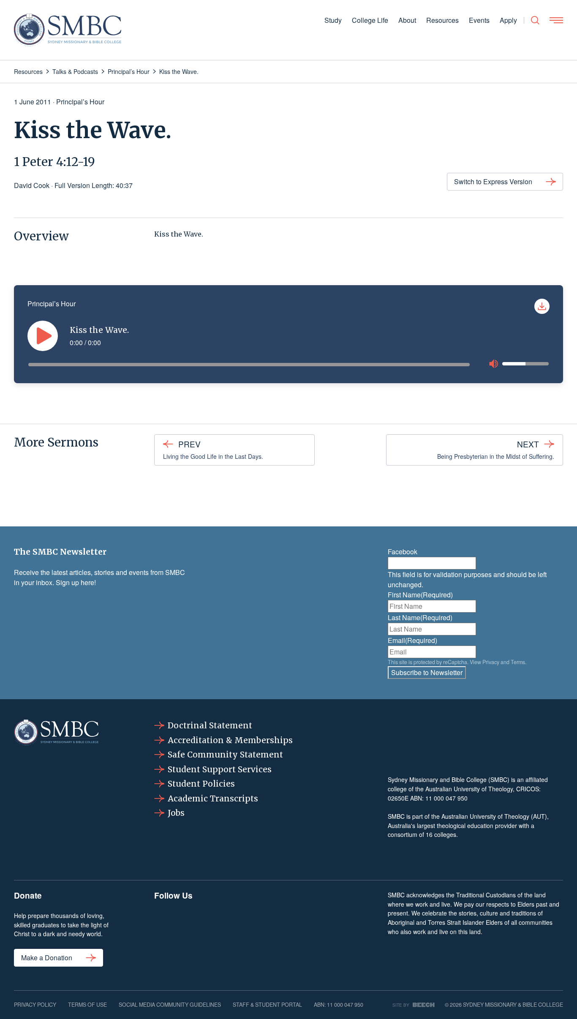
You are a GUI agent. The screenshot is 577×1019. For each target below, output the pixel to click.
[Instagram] (219, 929)
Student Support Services (220, 769)
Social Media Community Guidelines (170, 1004)
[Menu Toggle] (556, 20)
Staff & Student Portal (267, 1004)
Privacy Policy (35, 1004)
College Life (370, 20)
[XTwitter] (312, 929)
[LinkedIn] (265, 929)
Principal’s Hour (80, 101)
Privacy (490, 662)
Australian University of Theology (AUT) (494, 816)
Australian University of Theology (469, 789)
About (407, 20)
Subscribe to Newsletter (427, 672)
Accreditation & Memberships (230, 740)
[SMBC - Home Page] (67, 30)
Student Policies (201, 784)
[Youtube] (358, 929)
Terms (518, 662)
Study (333, 20)
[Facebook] (172, 929)
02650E (398, 798)
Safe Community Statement (225, 754)
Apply (508, 20)
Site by (400, 1005)
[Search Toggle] (535, 20)
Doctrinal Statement (210, 725)
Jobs (176, 813)
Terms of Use (87, 1004)
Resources (442, 20)
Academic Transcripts (213, 798)
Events (479, 20)
